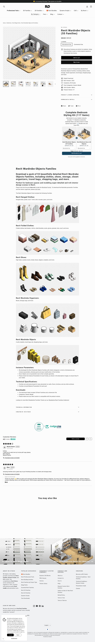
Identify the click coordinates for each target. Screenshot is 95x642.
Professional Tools (13, 10)
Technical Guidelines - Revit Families (83, 577)
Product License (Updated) (70, 94)
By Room (84, 10)
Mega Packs (24, 585)
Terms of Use (61, 597)
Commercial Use (78, 44)
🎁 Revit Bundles (51, 10)
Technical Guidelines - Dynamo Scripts (82, 582)
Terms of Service (62, 600)
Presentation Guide (81, 585)
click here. (37, 189)
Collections (9, 22)
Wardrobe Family (46, 187)
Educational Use (66, 44)
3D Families (27, 10)
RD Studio (64, 27)
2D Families (38, 10)
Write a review (75, 439)
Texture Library (43, 583)
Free (44, 14)
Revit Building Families (27, 579)
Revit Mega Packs (16, 22)
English (46, 625)
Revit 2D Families (25, 593)
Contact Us (61, 578)
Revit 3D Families (25, 590)
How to (60, 581)
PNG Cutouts (42, 578)
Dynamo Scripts (65, 10)
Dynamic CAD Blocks (45, 575)
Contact (60, 14)
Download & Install (68, 99)
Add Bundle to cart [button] (76, 154)
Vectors (41, 581)
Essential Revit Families (27, 587)
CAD (75, 10)
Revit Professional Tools (27, 577)
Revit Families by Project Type (29, 582)
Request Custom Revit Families (63, 587)
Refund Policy (61, 595)
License (63, 41)
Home (4, 22)
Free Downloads (25, 598)
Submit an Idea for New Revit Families (65, 591)
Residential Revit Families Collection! (59, 400)
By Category (35, 14)
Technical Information (24, 407)
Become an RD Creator (82, 574)
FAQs (59, 583)
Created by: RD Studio (23, 411)
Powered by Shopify (47, 636)
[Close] (26, 616)
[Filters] (86, 439)
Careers (78, 588)
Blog (51, 14)
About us (60, 575)
